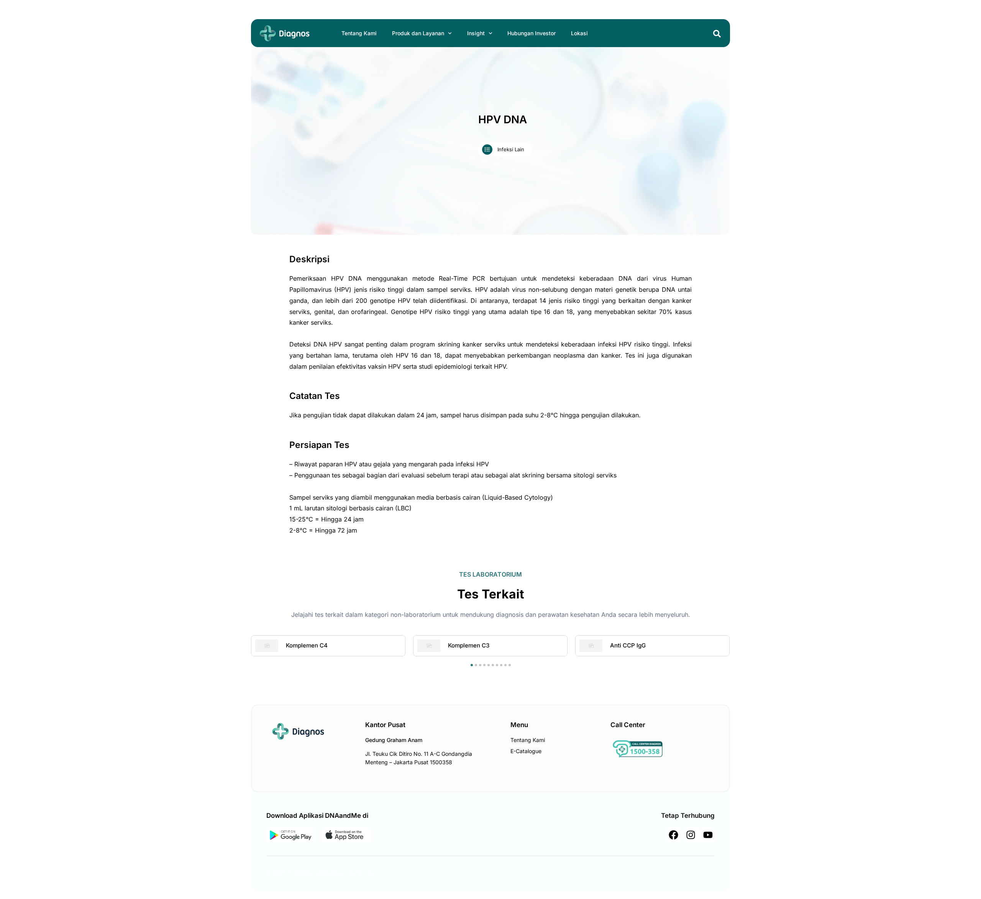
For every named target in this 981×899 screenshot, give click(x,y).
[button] (472, 665)
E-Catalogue (525, 751)
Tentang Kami (359, 33)
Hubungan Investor (531, 33)
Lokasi (579, 33)
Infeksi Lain (510, 149)
